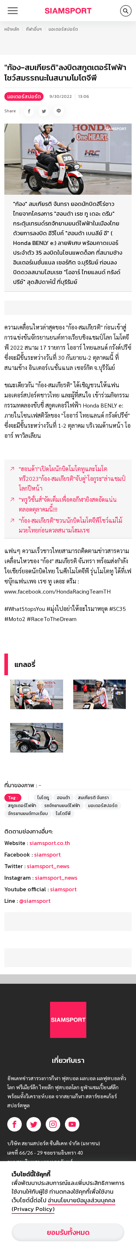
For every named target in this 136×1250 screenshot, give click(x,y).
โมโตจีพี (63, 813)
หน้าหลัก (11, 29)
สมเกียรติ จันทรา (93, 797)
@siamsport (34, 900)
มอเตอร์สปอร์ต (63, 29)
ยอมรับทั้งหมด (68, 1232)
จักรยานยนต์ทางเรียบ (28, 813)
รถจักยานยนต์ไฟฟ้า (62, 805)
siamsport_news (48, 866)
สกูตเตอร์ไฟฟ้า (22, 805)
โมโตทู (43, 797)
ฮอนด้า (63, 797)
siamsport (47, 854)
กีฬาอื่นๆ (34, 29)
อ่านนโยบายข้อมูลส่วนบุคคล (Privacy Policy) (63, 1204)
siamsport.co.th (49, 843)
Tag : (13, 797)
